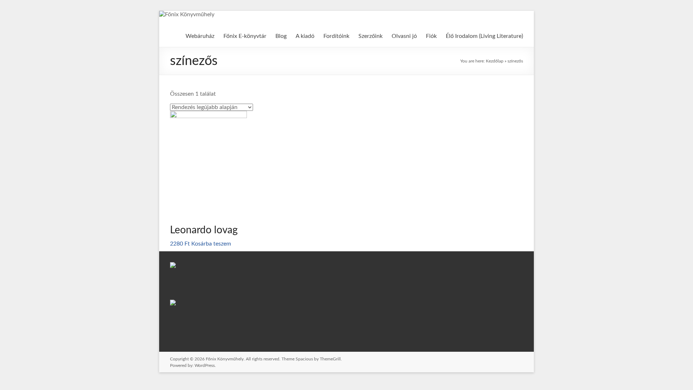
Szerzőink (370, 36)
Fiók (431, 36)
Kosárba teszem (211, 244)
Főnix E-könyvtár (244, 36)
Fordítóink (336, 36)
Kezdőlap (495, 61)
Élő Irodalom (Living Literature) (484, 36)
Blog (281, 36)
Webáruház (200, 36)
